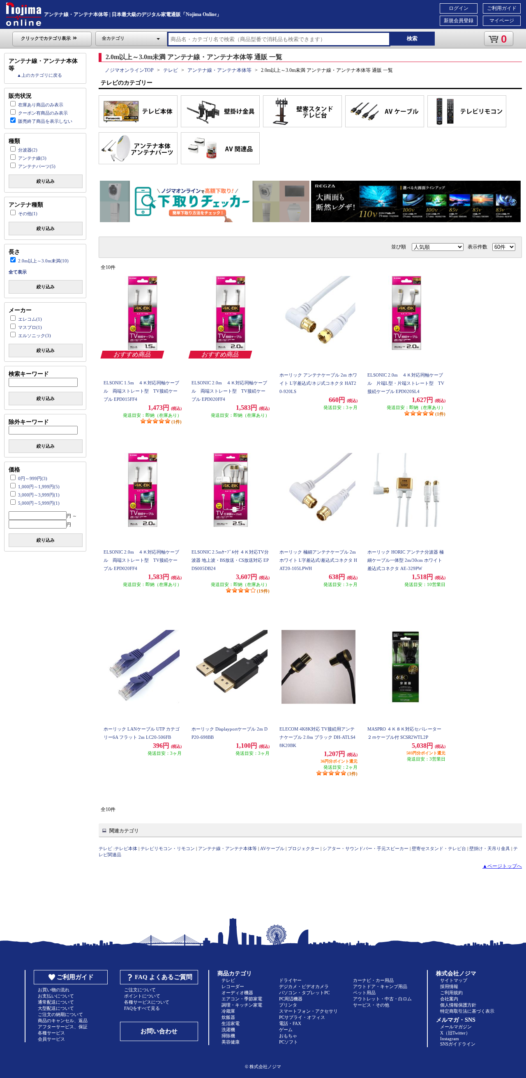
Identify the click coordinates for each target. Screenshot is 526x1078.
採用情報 (449, 986)
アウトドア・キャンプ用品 (380, 986)
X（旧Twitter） (455, 1032)
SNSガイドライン (457, 1043)
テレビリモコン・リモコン (168, 848)
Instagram (449, 1038)
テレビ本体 (126, 848)
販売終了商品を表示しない (45, 121)
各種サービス (51, 1032)
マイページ (501, 20)
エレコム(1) (30, 319)
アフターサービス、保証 (63, 1026)
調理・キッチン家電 (241, 1004)
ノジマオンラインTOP (129, 70)
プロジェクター (303, 848)
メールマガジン (456, 1026)
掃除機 (228, 1035)
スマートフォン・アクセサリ (308, 1011)
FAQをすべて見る (142, 1008)
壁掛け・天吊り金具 (489, 848)
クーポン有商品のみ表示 (43, 112)
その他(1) (27, 213)
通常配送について (56, 1002)
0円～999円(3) (32, 478)
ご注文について (140, 989)
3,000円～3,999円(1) (39, 494)
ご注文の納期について (60, 1014)
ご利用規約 (451, 992)
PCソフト (288, 1041)
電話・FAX (290, 1023)
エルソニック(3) (34, 335)
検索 (412, 38)
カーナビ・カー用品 (373, 980)
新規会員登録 (458, 20)
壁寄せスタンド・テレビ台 (439, 848)
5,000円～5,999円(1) (39, 503)
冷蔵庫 (228, 1011)
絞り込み (46, 181)
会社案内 (449, 998)
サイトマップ (453, 980)
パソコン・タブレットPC (304, 992)
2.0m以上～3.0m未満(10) (43, 260)
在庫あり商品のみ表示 (40, 104)
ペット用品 (364, 992)
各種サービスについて (146, 1002)
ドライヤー (290, 980)
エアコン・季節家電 (241, 998)
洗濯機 (228, 1029)
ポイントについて (142, 995)
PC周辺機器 (290, 998)
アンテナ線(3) (32, 158)
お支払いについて (56, 995)
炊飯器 (228, 1017)
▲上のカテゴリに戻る (39, 75)
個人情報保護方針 (458, 1004)
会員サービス (51, 1039)
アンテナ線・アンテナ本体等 (219, 70)
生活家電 (230, 1023)
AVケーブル (272, 848)
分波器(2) (27, 149)
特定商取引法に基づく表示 (467, 1011)
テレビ (170, 70)
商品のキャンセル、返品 (63, 1020)
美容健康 (230, 1041)
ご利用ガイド (502, 8)
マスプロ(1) (30, 327)
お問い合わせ (159, 1031)
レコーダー (232, 986)
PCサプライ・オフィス (302, 1017)
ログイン (458, 8)
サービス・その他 (371, 1004)
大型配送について (56, 1008)
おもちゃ (288, 1035)
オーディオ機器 (237, 992)
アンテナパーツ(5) (36, 166)
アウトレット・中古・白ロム (382, 998)
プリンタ (288, 1004)
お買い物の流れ (53, 989)
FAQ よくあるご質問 (163, 977)
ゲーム (286, 1029)
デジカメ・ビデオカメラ (304, 986)
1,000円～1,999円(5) (39, 486)
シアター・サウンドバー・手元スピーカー (365, 848)
